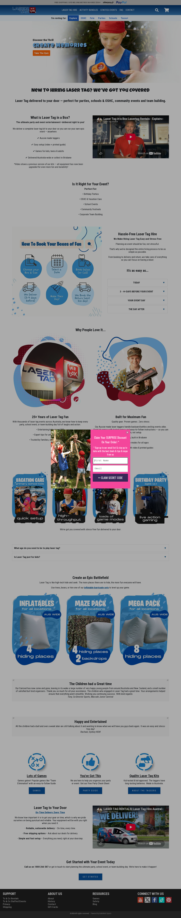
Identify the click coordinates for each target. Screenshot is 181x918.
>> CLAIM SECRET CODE (110, 478)
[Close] (127, 432)
